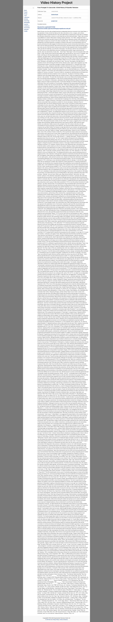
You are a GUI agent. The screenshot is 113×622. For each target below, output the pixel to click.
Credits (25, 31)
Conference (26, 26)
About (25, 10)
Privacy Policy (56, 619)
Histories (26, 24)
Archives (26, 19)
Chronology (26, 20)
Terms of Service (64, 619)
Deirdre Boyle (54, 14)
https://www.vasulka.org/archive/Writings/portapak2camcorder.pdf (53, 28)
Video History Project (56, 3)
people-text (54, 21)
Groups (25, 13)
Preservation (27, 27)
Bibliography (27, 22)
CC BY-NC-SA (48, 619)
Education (26, 29)
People (25, 12)
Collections (26, 17)
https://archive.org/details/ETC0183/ (46, 27)
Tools (25, 15)
